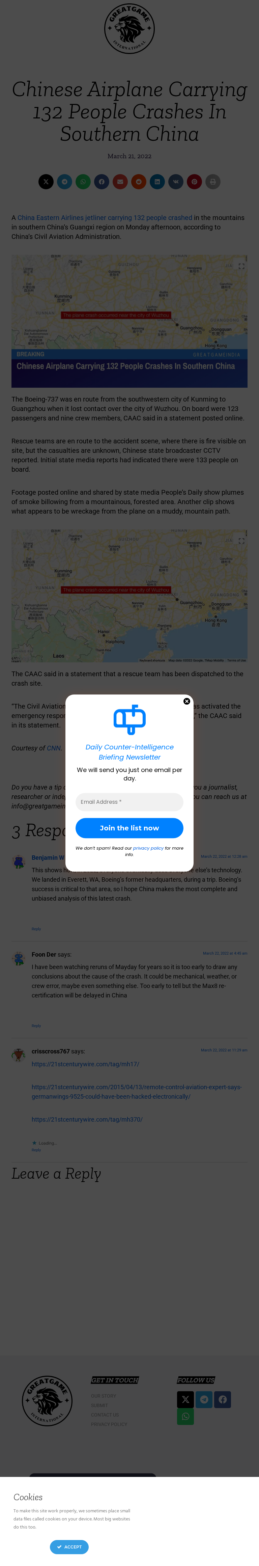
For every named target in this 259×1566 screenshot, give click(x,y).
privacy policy (148, 848)
